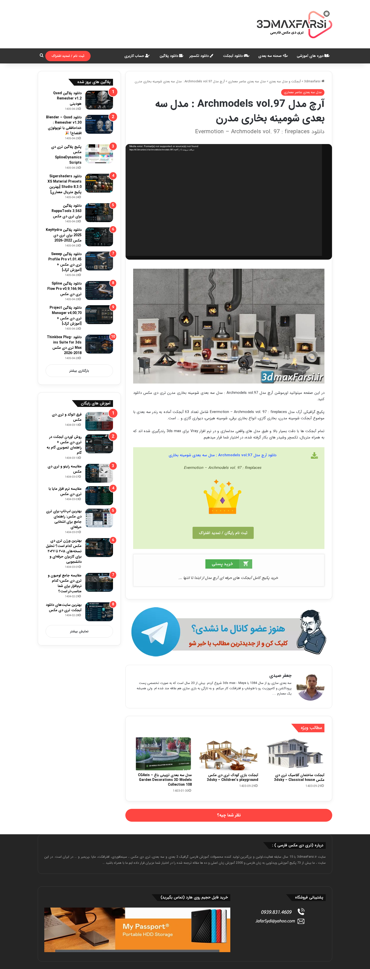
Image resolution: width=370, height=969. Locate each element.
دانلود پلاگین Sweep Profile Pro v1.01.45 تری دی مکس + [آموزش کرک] (65, 262)
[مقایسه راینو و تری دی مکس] (99, 473)
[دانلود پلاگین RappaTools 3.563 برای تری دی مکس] (99, 212)
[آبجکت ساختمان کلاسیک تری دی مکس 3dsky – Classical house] (295, 754)
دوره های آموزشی (310, 56)
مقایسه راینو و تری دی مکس (65, 469)
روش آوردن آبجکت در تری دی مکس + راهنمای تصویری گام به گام (64, 445)
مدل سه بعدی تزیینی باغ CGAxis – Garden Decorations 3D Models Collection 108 (165, 779)
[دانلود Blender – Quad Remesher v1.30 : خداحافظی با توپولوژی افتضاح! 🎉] (99, 124)
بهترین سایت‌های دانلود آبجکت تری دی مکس (64, 607)
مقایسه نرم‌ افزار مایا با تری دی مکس (65, 491)
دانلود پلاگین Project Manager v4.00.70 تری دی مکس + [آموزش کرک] (66, 315)
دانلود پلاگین (169, 56)
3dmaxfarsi (312, 81)
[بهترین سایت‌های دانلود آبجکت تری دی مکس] (99, 611)
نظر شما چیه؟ (229, 815)
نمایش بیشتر (79, 631)
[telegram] (228, 632)
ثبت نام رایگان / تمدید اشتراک (223, 533)
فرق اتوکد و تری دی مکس (67, 417)
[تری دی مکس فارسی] (294, 24)
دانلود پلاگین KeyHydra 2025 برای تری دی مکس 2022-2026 (64, 235)
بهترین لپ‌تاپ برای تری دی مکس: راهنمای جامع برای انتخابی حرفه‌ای (64, 519)
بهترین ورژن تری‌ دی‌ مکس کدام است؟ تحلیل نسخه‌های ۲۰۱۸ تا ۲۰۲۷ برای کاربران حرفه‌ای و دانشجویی (64, 551)
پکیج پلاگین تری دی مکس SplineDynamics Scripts (66, 154)
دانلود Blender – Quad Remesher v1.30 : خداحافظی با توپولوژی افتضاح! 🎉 (64, 125)
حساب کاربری (134, 56)
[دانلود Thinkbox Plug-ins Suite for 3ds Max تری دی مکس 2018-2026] (99, 344)
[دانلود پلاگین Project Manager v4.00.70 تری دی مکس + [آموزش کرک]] (99, 314)
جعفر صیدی (280, 675)
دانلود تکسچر (200, 56)
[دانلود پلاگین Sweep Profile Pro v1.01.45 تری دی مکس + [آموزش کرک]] (99, 261)
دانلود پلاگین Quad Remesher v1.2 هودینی (67, 98)
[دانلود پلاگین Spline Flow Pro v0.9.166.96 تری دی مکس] (99, 290)
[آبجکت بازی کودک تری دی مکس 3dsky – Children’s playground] (228, 754)
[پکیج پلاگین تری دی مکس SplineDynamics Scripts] (99, 153)
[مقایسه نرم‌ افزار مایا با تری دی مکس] (99, 495)
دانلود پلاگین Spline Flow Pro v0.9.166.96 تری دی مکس (64, 289)
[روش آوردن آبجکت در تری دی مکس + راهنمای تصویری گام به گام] (99, 443)
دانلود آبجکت (233, 56)
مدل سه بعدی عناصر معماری (247, 81)
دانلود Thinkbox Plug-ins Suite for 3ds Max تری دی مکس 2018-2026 (64, 345)
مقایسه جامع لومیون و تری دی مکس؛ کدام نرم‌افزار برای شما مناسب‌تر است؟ (65, 583)
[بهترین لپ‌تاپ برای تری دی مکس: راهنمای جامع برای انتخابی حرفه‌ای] (99, 518)
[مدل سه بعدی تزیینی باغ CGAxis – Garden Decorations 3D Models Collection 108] (162, 754)
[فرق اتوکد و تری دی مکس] (99, 421)
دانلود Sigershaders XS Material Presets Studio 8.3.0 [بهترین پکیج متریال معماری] (65, 184)
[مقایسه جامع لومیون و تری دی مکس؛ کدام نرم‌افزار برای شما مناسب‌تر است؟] (99, 582)
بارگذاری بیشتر (79, 370)
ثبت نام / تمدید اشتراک (68, 56)
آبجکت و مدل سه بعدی (285, 81)
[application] (224, 200)
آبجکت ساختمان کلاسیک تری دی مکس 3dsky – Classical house (299, 777)
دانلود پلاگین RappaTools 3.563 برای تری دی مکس (67, 211)
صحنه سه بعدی (270, 56)
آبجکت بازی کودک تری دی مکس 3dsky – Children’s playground (232, 777)
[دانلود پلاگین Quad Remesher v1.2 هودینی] (99, 100)
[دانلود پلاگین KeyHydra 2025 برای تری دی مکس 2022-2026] (99, 236)
